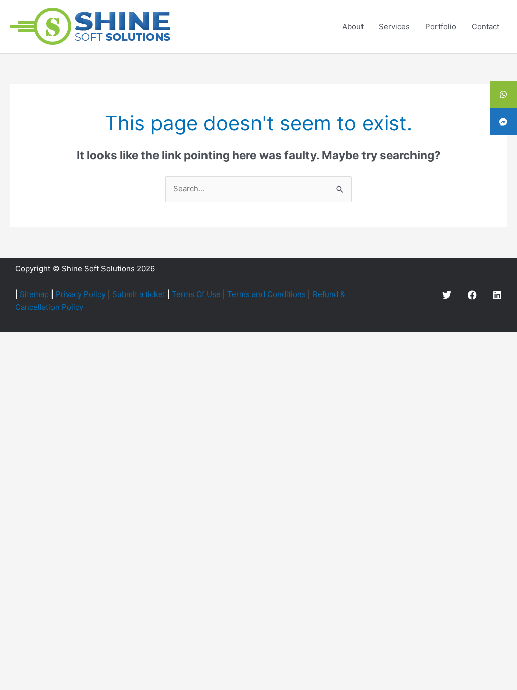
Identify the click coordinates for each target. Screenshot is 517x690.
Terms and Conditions (266, 294)
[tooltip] (503, 94)
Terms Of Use (196, 294)
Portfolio (440, 26)
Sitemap (34, 294)
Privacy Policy (81, 294)
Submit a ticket (138, 294)
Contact (485, 26)
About (353, 26)
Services (394, 26)
